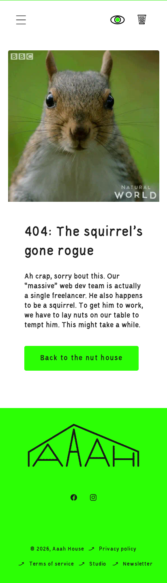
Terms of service (52, 564)
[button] (20, 20)
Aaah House (68, 549)
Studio (97, 564)
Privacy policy (118, 549)
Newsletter (138, 564)
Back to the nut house (81, 358)
